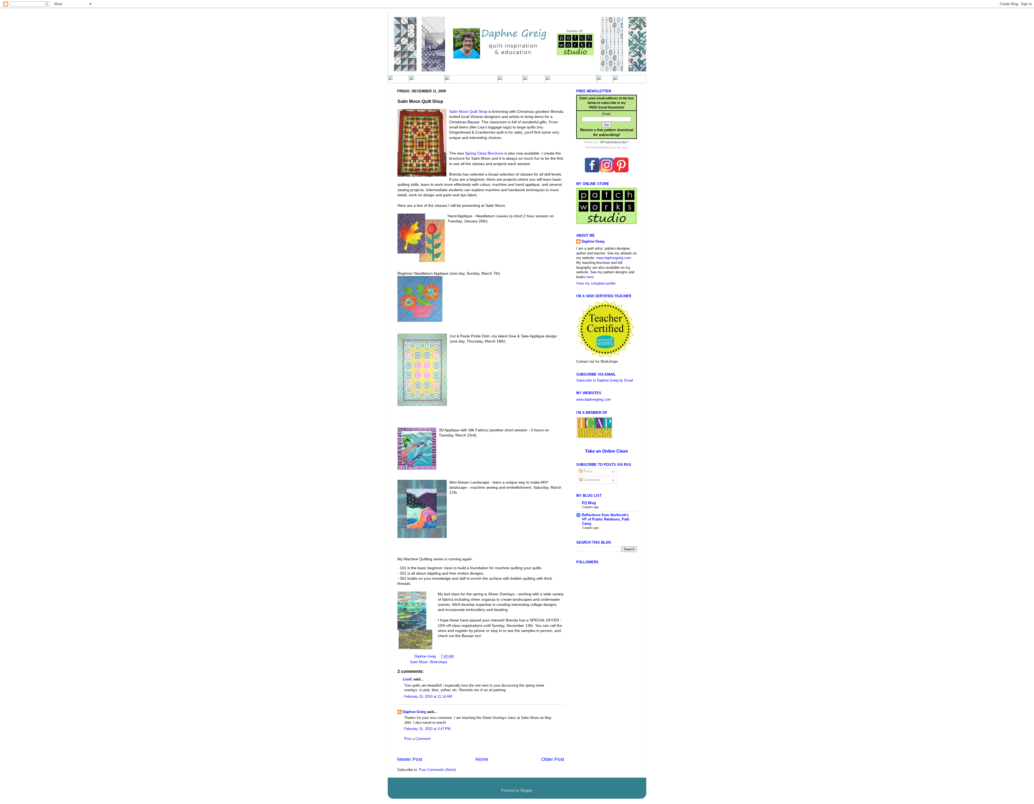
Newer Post (409, 759)
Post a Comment (417, 739)
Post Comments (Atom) (437, 770)
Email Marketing (600, 147)
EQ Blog (589, 503)
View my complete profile (596, 283)
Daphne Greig (425, 656)
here (590, 277)
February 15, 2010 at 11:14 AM (428, 696)
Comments (591, 480)
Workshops (438, 662)
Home (481, 759)
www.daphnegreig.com (613, 258)
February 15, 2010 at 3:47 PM (427, 729)
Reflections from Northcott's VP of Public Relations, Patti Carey (605, 519)
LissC (407, 679)
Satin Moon (419, 662)
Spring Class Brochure (484, 153)
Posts (587, 471)
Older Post (552, 759)
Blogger (526, 790)
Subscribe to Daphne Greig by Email (604, 380)
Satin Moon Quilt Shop (468, 111)
